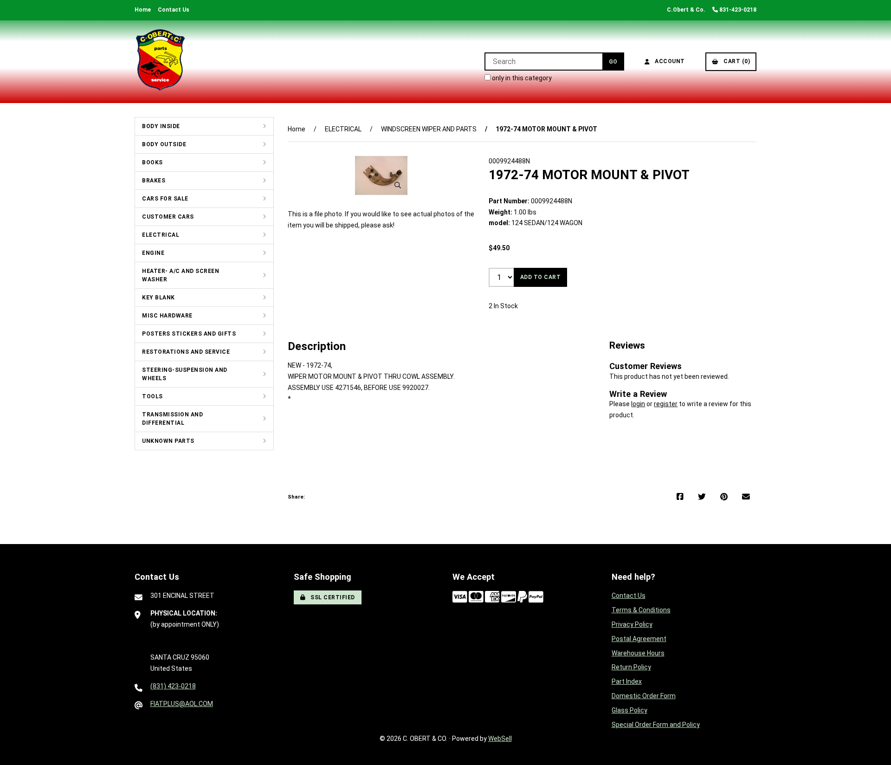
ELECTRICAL (160, 235)
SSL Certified (331, 597)
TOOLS (152, 396)
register (666, 404)
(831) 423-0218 (173, 686)
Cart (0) (735, 61)
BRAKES (153, 180)
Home (143, 9)
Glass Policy (629, 710)
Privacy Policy (632, 624)
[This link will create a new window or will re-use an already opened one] (680, 497)
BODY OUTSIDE (164, 144)
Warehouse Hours (638, 653)
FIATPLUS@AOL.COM (181, 703)
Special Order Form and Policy (656, 724)
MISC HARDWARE (167, 315)
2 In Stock (503, 306)
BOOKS (152, 162)
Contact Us (173, 9)
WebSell (500, 738)
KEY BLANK (158, 297)
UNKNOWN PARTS (168, 441)
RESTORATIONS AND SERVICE (186, 352)
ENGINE (153, 253)
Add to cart (540, 277)
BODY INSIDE (161, 126)
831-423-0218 (737, 9)
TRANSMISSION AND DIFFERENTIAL (172, 418)
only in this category (521, 78)
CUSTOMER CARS (168, 217)
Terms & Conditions (641, 610)
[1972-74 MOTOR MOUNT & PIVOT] (381, 175)
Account (668, 61)
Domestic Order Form (644, 696)
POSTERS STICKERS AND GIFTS (189, 334)
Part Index (627, 681)
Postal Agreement (639, 638)
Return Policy (631, 667)
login (638, 404)
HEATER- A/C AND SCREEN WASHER (180, 275)
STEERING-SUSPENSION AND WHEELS (184, 374)
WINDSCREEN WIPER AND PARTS (429, 129)
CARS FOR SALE (165, 198)
